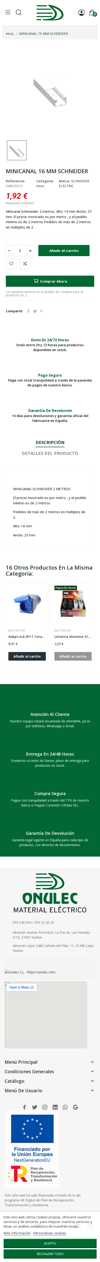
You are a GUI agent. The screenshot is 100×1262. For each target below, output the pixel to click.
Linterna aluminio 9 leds (73, 636)
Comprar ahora (53, 281)
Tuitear (35, 311)
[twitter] (34, 1107)
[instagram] (45, 1107)
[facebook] (24, 1107)
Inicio (40, 186)
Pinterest (41, 311)
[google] (75, 1107)
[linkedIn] (55, 1107)
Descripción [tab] (50, 442)
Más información (17, 1233)
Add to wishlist (11, 263)
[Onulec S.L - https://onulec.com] (30, 971)
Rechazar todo (50, 1254)
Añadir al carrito (64, 250)
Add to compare (24, 263)
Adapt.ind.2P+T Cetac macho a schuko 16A (27, 636)
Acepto (50, 1243)
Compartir (28, 311)
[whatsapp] (65, 1107)
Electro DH (16, 630)
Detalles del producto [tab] (50, 453)
